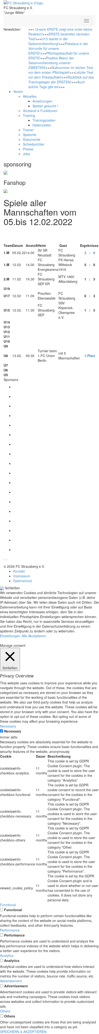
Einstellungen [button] (10, 635)
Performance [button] (10, 930)
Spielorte (29, 134)
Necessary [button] (8, 726)
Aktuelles (30, 96)
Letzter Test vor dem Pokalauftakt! (60, 75)
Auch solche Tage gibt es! (56, 84)
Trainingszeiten (44, 120)
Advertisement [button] (11, 980)
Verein (18, 91)
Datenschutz (22, 580)
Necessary (12, 731)
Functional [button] (8, 904)
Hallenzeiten (41, 125)
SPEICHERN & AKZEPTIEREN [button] (23, 1031)
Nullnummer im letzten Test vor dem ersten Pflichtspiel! (60, 70)
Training (29, 115)
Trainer (28, 129)
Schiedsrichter (33, 144)
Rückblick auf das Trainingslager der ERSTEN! (61, 79)
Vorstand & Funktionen (40, 110)
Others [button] (5, 1011)
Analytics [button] (6, 955)
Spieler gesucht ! (45, 105)
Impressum (21, 576)
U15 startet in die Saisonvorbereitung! (48, 41)
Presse (28, 149)
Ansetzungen (42, 101)
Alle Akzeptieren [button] (34, 635)
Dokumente (31, 139)
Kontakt (19, 571)
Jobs (26, 153)
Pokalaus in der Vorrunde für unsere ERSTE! (58, 48)
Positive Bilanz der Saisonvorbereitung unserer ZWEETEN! (51, 63)
